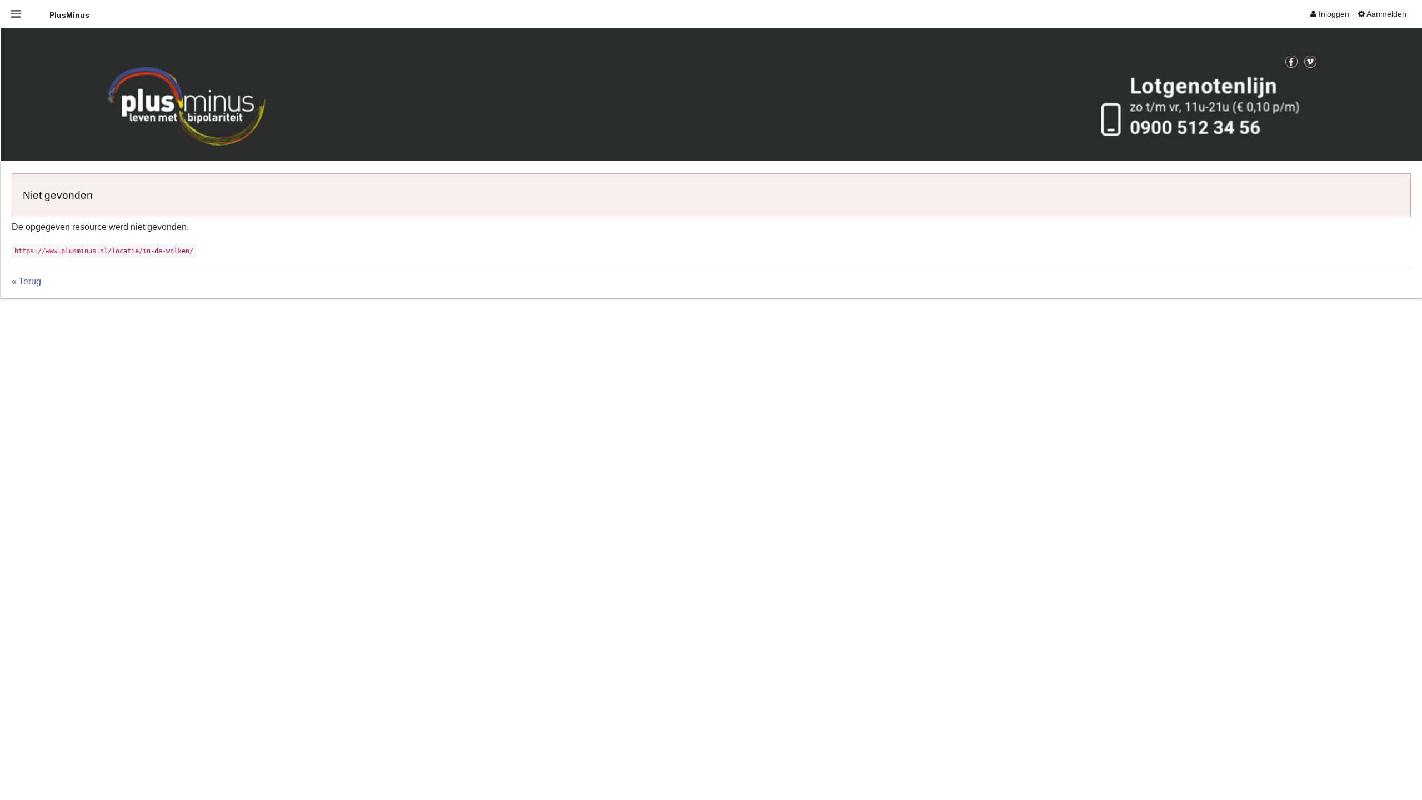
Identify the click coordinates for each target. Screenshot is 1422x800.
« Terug (26, 281)
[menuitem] (1330, 14)
